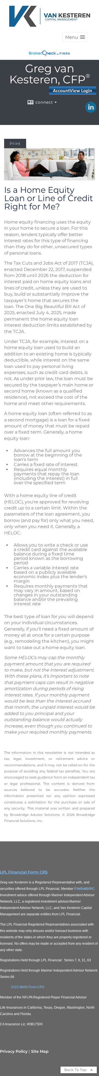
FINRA (79, 889)
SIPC (90, 889)
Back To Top (76, 1070)
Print (15, 143)
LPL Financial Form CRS (24, 872)
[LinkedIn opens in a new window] (90, 110)
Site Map (40, 1051)
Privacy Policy (14, 1051)
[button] (75, 37)
